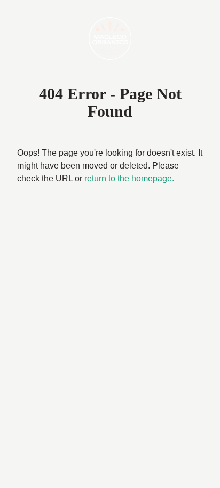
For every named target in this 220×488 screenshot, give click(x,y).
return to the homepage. (129, 178)
